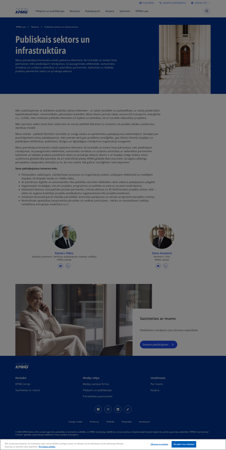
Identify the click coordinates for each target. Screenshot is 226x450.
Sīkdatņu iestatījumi (159, 444)
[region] (113, 444)
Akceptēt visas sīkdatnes (183, 444)
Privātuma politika (47, 447)
